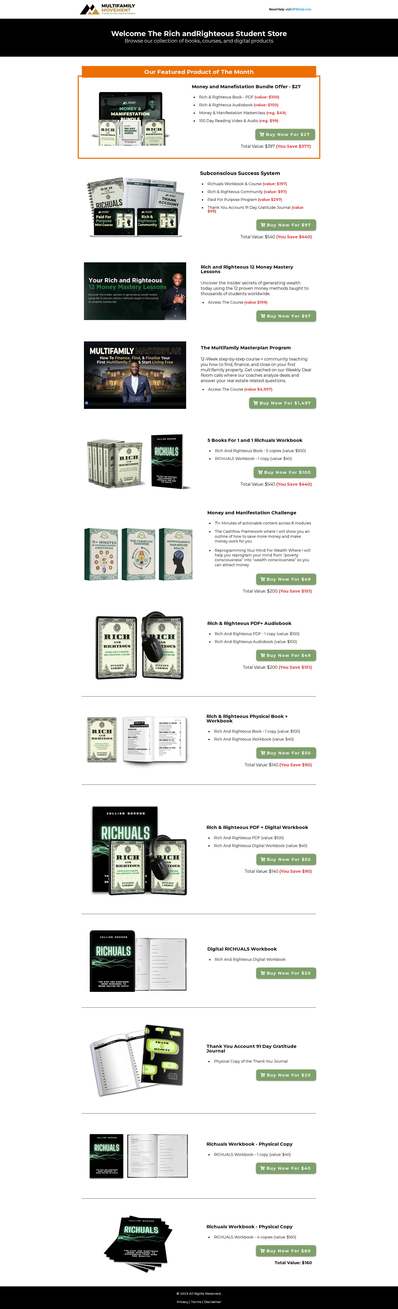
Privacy (183, 1302)
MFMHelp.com (301, 9)
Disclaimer (212, 1302)
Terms (196, 1302)
